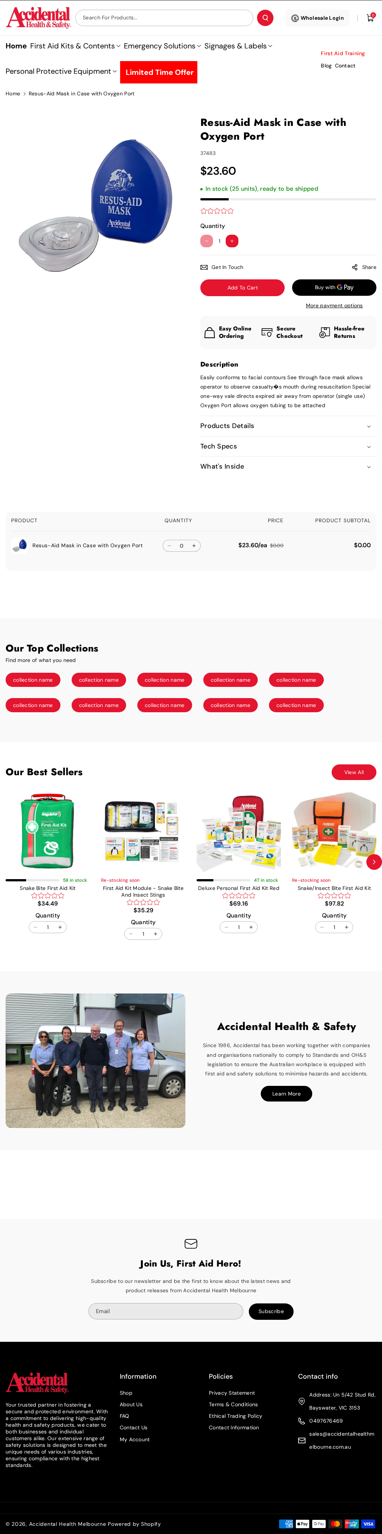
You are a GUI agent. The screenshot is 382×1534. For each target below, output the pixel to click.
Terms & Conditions (233, 1404)
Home (13, 93)
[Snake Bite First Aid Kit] (48, 831)
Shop (126, 1392)
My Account (135, 1439)
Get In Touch (228, 267)
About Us (131, 1404)
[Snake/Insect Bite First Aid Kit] (334, 831)
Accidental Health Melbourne (67, 1524)
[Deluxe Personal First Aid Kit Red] (239, 831)
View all (354, 772)
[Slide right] (374, 862)
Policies (221, 1376)
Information (138, 1376)
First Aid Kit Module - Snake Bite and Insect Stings (143, 891)
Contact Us (134, 1427)
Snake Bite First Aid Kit (47, 888)
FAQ (124, 1416)
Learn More (286, 1093)
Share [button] (369, 267)
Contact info (318, 1376)
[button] (370, 18)
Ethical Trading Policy (236, 1416)
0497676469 (326, 1420)
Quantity (212, 226)
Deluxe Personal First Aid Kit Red (238, 888)
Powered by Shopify (134, 1524)
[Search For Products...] (265, 18)
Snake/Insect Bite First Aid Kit (334, 888)
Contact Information (234, 1427)
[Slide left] (8, 862)
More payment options (334, 305)
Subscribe (271, 1311)
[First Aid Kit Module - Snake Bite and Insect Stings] (143, 831)
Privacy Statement (232, 1392)
